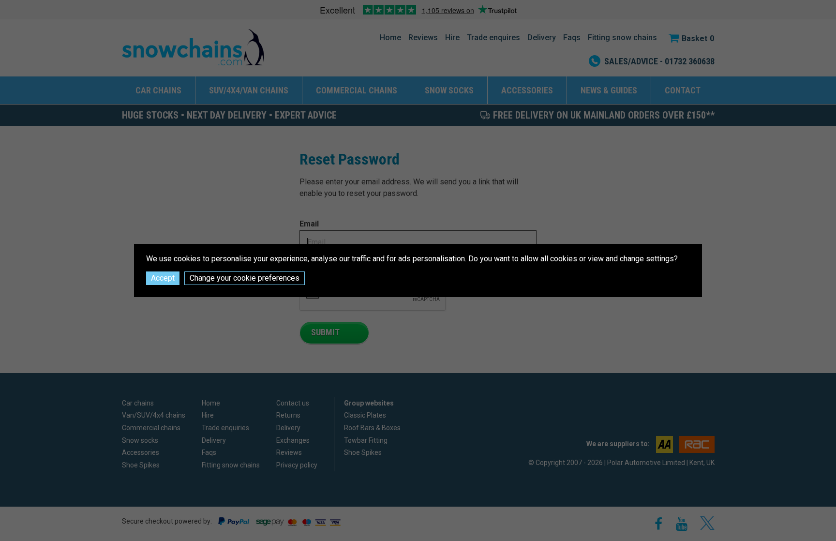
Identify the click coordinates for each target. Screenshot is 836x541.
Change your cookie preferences (244, 278)
